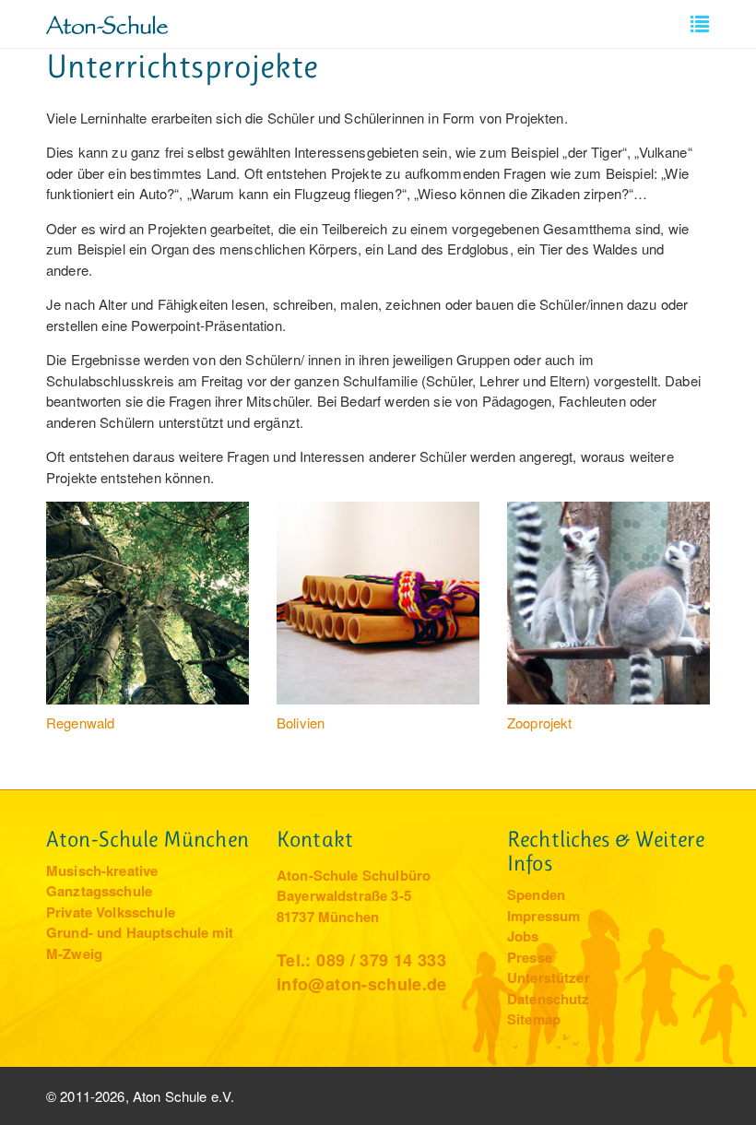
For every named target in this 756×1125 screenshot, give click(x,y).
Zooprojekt (540, 722)
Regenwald (80, 722)
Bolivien (301, 722)
